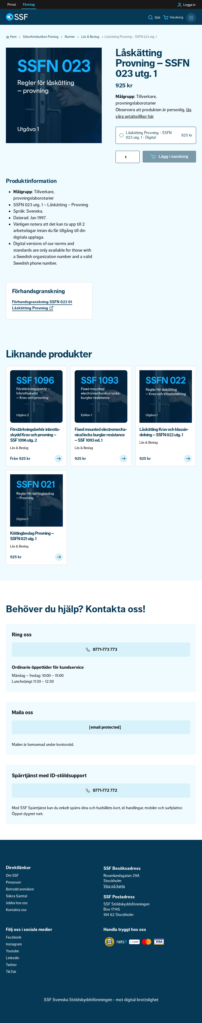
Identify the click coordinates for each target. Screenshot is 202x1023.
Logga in (189, 5)
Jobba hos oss (17, 903)
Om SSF (12, 875)
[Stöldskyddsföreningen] (17, 17)
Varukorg (176, 17)
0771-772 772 (105, 790)
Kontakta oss (16, 910)
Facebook (13, 937)
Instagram (14, 944)
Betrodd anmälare (20, 889)
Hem (13, 37)
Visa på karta (114, 886)
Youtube (12, 951)
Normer (70, 37)
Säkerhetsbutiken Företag (40, 37)
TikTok (11, 972)
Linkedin (12, 958)
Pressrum (13, 882)
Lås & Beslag (90, 37)
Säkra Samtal (16, 896)
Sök (157, 17)
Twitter (11, 965)
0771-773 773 (105, 649)
